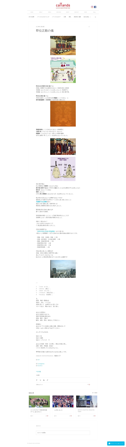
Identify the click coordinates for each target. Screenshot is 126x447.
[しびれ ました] (63, 401)
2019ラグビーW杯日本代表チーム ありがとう (39, 411)
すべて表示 (94, 392)
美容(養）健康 (77, 17)
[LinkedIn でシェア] (44, 380)
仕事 (65, 17)
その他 (37, 375)
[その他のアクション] (89, 26)
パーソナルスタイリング (43, 17)
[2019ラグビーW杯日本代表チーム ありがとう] (39, 401)
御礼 (70, 17)
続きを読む (86, 17)
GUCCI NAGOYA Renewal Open (86, 410)
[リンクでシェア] (47, 380)
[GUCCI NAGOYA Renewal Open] (86, 401)
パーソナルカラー (56, 17)
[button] (95, 16)
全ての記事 (31, 17)
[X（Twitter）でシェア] (40, 380)
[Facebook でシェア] (36, 380)
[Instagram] (92, 7)
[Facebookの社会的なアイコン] (95, 7)
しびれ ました (58, 410)
